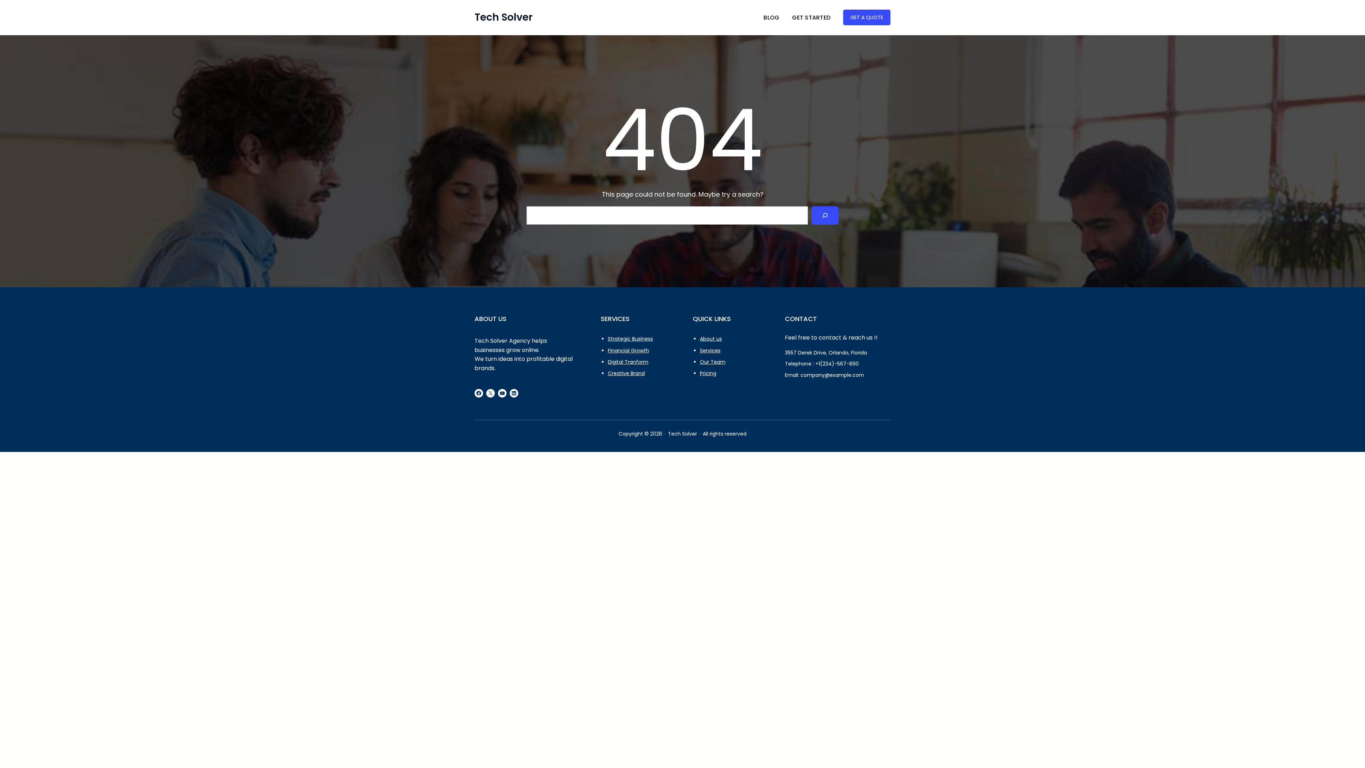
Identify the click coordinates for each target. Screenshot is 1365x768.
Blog (771, 18)
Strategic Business (630, 338)
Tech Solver (503, 17)
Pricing (708, 373)
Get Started (811, 18)
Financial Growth (628, 350)
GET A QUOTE (866, 17)
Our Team (713, 362)
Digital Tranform (628, 362)
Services (710, 350)
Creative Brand (626, 373)
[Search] (825, 215)
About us (711, 338)
